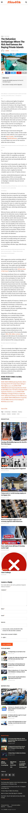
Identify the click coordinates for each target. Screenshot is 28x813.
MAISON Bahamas (12, 138)
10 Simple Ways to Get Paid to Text (16, 651)
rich (18, 414)
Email (3, 615)
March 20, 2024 (11, 718)
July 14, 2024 (5, 703)
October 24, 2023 (14, 50)
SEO (11, 767)
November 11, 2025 (5, 523)
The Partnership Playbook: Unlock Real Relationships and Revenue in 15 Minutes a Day (17, 740)
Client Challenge (6, 572)
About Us (3, 806)
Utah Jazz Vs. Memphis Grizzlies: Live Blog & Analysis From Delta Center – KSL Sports (17, 709)
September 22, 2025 (5, 550)
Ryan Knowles (10, 136)
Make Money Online (13, 762)
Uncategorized (23, 767)
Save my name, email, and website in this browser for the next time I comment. (13, 629)
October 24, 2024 (12, 712)
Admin (7, 50)
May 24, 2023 (11, 667)
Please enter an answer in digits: (9, 634)
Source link (4, 408)
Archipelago (7, 411)
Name (3, 609)
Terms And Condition (15, 805)
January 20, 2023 (12, 680)
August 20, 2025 (12, 673)
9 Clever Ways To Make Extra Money (17, 753)
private (14, 414)
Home (2, 36)
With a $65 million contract (13, 334)
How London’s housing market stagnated (12, 84)
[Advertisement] (14, 21)
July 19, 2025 (4, 574)
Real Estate (7, 36)
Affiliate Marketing (3, 762)
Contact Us (9, 806)
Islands (9, 414)
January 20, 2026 (5, 446)
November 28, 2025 (5, 470)
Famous (3, 414)
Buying (20, 411)
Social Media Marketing (22, 764)
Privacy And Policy (5, 805)
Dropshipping (4, 765)
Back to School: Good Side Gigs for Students (11, 793)
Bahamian (14, 411)
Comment (4, 590)
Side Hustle (22, 761)
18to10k (14, 2)
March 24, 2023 (11, 653)
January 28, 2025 (12, 660)
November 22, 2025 (5, 497)
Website (3, 622)
